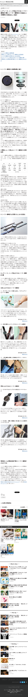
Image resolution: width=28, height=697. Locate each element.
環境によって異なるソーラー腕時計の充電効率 (12, 54)
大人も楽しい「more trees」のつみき (17, 664)
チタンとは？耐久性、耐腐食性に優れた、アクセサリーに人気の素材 (7, 540)
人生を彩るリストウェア (7, 4)
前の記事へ (5, 507)
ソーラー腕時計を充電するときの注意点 (10, 56)
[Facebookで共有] (20, 682)
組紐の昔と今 (12, 658)
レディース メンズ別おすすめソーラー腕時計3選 (12, 57)
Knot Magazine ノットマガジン (7, 2)
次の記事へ (23, 507)
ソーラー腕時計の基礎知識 (7, 53)
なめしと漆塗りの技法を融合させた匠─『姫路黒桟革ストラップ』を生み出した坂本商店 (18, 623)
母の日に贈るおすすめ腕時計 (15, 597)
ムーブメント (15, 34)
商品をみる (24, 321)
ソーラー (3, 497)
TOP (1, 4)
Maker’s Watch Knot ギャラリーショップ (10, 481)
